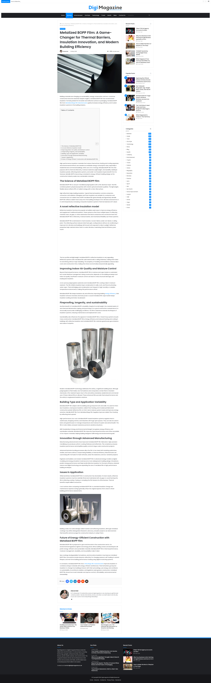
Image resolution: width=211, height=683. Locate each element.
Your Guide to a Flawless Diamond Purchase (87, 625)
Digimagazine (105, 677)
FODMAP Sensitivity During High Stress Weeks (142, 52)
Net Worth (129, 189)
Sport (128, 184)
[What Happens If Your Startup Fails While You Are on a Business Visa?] (130, 61)
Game (128, 168)
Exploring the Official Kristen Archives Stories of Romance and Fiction (143, 79)
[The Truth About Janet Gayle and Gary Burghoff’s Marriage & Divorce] (130, 108)
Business (69, 15)
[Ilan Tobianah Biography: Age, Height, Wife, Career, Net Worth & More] (130, 88)
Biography (129, 170)
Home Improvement (132, 191)
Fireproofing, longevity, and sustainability (73, 151)
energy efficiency (110, 293)
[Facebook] (67, 581)
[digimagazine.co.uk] (105, 8)
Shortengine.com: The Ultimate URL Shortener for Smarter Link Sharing (109, 626)
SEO (128, 186)
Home (63, 15)
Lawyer (129, 194)
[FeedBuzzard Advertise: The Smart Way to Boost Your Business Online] (69, 618)
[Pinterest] (79, 581)
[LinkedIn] (75, 581)
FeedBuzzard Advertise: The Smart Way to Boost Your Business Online (68, 626)
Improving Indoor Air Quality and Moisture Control (75, 150)
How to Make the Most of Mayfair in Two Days (23, 1)
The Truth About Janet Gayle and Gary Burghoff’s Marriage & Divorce (143, 108)
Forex (128, 207)
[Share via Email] (86, 581)
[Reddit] (82, 581)
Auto (128, 181)
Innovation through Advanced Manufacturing (74, 155)
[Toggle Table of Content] (96, 143)
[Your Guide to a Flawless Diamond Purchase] (89, 618)
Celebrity (129, 155)
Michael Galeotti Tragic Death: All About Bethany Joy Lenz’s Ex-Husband (143, 98)
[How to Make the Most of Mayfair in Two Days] (130, 46)
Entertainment (78, 15)
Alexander (65, 51)
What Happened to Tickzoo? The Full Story (143, 116)
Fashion (129, 165)
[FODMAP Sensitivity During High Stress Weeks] (130, 53)
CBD (128, 197)
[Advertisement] (79, 127)
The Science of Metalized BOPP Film (71, 146)
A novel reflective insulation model (71, 148)
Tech (128, 139)
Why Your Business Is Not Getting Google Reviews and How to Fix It (143, 37)
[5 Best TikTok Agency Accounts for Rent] (130, 31)
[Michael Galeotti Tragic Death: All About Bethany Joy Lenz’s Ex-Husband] (130, 98)
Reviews (129, 176)
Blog (128, 149)
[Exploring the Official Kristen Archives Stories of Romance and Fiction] (130, 80)
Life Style (87, 15)
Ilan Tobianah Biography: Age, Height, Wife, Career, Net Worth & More (143, 88)
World (128, 205)
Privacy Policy (110, 680)
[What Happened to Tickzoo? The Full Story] (130, 117)
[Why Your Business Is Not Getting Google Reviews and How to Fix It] (130, 38)
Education (129, 173)
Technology (95, 15)
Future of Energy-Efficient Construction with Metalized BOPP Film (80, 159)
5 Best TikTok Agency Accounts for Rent (142, 29)
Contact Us (122, 15)
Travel (103, 15)
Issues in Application (67, 157)
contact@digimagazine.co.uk (73, 665)
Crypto (129, 160)
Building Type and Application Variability (73, 153)
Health (109, 15)
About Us (96, 680)
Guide (128, 136)
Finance (129, 178)
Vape (128, 202)
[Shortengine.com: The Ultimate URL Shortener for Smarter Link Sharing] (110, 618)
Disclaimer (118, 680)
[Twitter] (71, 581)
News (115, 15)
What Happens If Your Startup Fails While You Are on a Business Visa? (143, 60)
